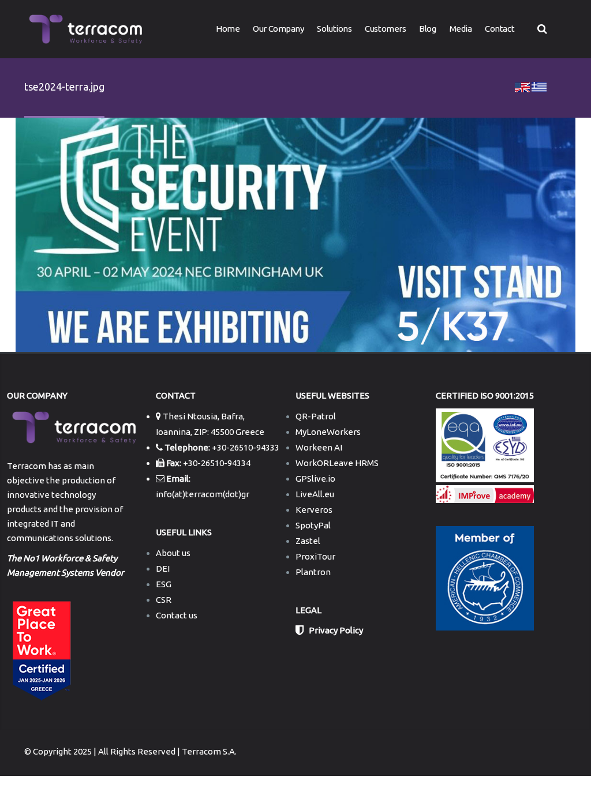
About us (173, 553)
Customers (385, 28)
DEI (163, 568)
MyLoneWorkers (328, 432)
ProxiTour (315, 556)
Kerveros (314, 510)
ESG (163, 584)
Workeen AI (319, 447)
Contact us (176, 615)
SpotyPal (313, 525)
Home (228, 28)
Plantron (313, 572)
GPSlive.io (315, 478)
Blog (427, 28)
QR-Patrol (316, 416)
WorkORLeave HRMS (337, 463)
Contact (499, 28)
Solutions (334, 28)
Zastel (308, 541)
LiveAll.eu (315, 494)
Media (461, 28)
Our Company (278, 28)
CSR (163, 600)
